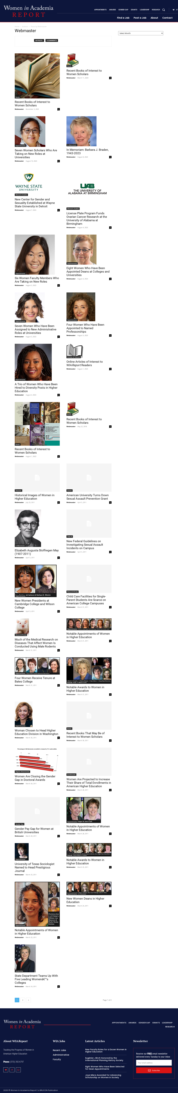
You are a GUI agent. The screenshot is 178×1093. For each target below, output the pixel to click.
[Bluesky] (173, 10)
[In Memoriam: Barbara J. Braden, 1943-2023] (89, 131)
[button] (163, 9)
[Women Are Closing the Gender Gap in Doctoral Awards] (37, 760)
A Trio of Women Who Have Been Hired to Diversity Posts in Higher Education (36, 388)
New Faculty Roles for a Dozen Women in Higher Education (106, 1050)
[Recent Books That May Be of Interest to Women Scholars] (89, 716)
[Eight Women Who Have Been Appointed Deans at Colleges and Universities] (89, 250)
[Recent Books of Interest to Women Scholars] (37, 75)
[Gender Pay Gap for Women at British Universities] (37, 811)
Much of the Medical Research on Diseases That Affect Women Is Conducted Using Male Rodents (36, 643)
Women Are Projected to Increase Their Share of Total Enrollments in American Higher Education (88, 783)
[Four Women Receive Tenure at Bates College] (37, 666)
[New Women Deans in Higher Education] (89, 888)
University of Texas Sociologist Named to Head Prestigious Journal (34, 867)
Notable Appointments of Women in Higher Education (88, 635)
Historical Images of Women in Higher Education (35, 497)
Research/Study (72, 592)
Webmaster (19, 109)
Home (17, 26)
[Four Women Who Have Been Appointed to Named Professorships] (89, 306)
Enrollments (71, 775)
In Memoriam (71, 145)
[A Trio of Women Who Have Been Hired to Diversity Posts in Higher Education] (37, 362)
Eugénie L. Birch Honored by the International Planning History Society (104, 1059)
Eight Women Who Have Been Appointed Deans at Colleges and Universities (88, 271)
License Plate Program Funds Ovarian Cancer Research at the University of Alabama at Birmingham (86, 218)
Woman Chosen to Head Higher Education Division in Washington (36, 732)
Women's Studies (21, 195)
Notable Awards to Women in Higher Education (85, 689)
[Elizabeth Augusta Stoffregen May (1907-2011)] (37, 528)
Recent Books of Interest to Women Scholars (32, 103)
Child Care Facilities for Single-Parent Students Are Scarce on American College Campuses (86, 600)
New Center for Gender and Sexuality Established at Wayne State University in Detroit (35, 203)
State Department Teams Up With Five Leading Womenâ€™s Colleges (36, 979)
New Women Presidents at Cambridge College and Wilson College (35, 604)
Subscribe (156, 1070)
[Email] (18, 1069)
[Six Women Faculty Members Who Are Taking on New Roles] (37, 255)
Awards (69, 682)
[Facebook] (12, 1069)
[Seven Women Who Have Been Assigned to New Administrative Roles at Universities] (37, 307)
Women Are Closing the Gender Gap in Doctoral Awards (35, 778)
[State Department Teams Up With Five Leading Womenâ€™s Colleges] (37, 958)
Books (18, 97)
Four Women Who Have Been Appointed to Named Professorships (85, 328)
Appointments (20, 146)
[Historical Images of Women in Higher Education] (37, 477)
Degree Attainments (22, 772)
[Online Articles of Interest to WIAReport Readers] (89, 351)
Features (18, 490)
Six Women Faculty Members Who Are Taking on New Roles (37, 279)
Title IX (69, 536)
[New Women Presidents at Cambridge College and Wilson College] (37, 581)
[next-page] (28, 1000)
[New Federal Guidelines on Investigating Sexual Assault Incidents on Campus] (89, 524)
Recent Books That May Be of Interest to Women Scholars (85, 735)
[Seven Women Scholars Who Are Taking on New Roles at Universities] (37, 131)
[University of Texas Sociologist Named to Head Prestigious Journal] (37, 851)
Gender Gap (20, 824)
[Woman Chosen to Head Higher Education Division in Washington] (37, 714)
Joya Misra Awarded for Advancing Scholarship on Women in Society (103, 1076)
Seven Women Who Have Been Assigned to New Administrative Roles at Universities (35, 329)
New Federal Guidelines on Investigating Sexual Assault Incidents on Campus (84, 545)
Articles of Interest (73, 357)
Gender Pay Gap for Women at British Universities (34, 830)
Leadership (19, 971)
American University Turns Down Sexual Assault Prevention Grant (87, 497)
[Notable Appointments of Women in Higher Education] (89, 624)
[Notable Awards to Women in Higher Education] (89, 670)
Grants (69, 490)
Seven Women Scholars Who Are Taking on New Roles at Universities (36, 154)
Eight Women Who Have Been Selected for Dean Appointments (104, 1067)
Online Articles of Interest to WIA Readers (84, 363)
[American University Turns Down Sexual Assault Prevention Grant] (89, 477)
